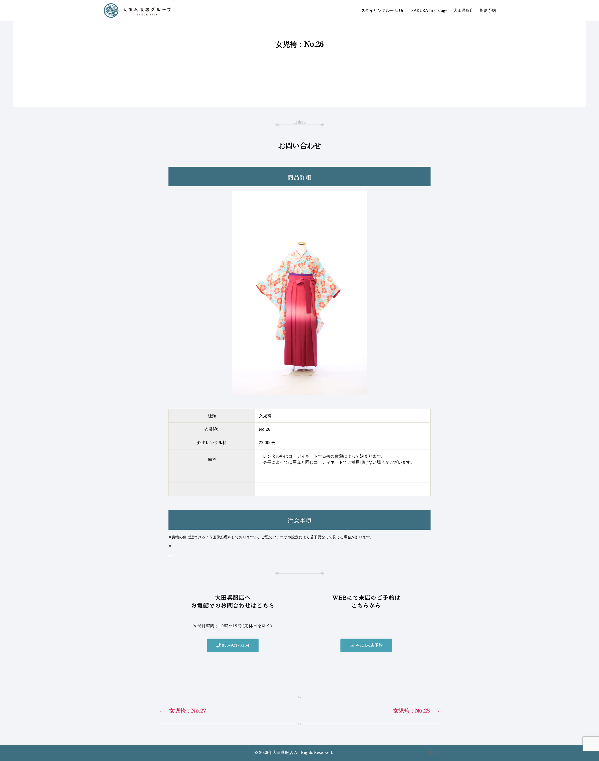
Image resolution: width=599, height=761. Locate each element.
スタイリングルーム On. (383, 10)
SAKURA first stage (429, 10)
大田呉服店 (463, 10)
